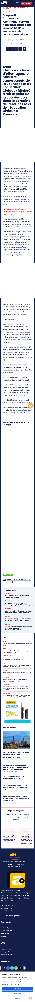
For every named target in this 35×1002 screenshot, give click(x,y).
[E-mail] (20, 49)
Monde (7, 624)
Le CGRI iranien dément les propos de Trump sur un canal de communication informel (18, 628)
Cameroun (7, 9)
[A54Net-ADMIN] (9, 40)
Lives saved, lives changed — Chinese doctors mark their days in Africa (18, 612)
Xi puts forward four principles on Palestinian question (17, 596)
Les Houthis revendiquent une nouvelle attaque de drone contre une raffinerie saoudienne (15, 688)
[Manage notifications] (30, 998)
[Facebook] (8, 49)
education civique (7, 581)
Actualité (7, 7)
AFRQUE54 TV (9, 608)
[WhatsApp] (16, 49)
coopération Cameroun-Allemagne (22, 579)
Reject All (17, 998)
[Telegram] (24, 49)
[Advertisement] (17, 145)
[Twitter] (12, 49)
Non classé (6, 693)
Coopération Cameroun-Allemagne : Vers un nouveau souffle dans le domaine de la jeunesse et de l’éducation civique (26, 839)
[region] (17, 987)
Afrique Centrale (19, 7)
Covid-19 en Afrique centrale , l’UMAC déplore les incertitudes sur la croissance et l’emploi (9, 838)
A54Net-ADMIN (19, 40)
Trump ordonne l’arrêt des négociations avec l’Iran (13, 777)
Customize (17, 993)
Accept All (17, 988)
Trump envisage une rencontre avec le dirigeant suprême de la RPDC (15, 787)
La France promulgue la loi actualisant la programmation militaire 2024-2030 (16, 696)
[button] (30, 405)
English (7, 593)
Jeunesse (15, 581)
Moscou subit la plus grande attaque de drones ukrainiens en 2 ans (16, 680)
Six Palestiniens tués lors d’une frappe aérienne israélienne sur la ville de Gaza (16, 798)
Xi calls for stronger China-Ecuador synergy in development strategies (18, 619)
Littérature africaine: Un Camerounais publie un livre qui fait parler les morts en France (17, 211)
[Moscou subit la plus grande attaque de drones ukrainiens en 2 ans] (16, 740)
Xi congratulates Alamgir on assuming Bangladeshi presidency (17, 604)
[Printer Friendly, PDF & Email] (8, 576)
